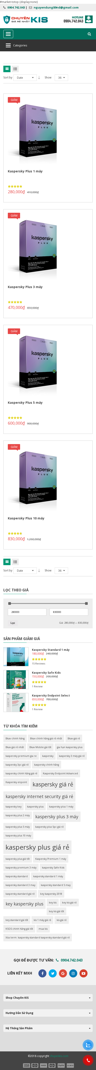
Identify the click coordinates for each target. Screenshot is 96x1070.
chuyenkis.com (59, 1056)
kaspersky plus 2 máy (18, 815)
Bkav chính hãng (15, 738)
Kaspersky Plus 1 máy (25, 171)
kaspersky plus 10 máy (18, 835)
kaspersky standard (17, 876)
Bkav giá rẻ (74, 738)
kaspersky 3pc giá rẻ (17, 764)
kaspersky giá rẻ (53, 784)
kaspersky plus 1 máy (61, 806)
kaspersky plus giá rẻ (37, 847)
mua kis (43, 928)
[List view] (15, 69)
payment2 (35, 1065)
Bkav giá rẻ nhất (15, 747)
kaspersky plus (35, 806)
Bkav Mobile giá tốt (40, 747)
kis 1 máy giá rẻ (42, 920)
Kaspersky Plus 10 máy (26, 518)
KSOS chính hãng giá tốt (19, 928)
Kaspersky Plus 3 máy (25, 287)
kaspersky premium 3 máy (21, 867)
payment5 (61, 1065)
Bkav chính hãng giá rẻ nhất (46, 738)
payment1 (26, 1065)
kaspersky (47, 755)
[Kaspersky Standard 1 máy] (16, 656)
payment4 (52, 1065)
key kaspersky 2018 (51, 893)
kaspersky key (13, 806)
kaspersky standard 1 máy (48, 876)
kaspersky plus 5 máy (18, 826)
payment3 (44, 1065)
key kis (52, 902)
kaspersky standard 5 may (56, 885)
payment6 (70, 1065)
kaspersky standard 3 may (20, 885)
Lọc (12, 623)
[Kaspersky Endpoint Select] (16, 702)
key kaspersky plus (24, 904)
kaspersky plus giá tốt (18, 858)
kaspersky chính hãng (46, 764)
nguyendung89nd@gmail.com (56, 7)
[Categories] (8, 45)
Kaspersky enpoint (16, 782)
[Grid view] (6, 69)
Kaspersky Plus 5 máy (25, 402)
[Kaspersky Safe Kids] (16, 679)
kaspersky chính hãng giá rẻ (21, 773)
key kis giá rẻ (69, 902)
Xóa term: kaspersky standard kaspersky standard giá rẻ (38, 937)
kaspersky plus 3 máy (56, 817)
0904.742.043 (16, 7)
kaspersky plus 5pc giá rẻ (49, 826)
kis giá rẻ (62, 920)
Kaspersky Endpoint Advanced (60, 773)
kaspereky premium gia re (21, 755)
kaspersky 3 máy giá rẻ (72, 755)
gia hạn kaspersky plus (69, 747)
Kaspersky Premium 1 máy (50, 858)
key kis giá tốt (56, 911)
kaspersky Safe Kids (53, 867)
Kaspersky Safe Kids (46, 673)
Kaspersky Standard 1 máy (51, 650)
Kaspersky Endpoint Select (51, 695)
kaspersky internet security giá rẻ (39, 796)
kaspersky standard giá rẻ (20, 893)
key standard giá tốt (17, 920)
